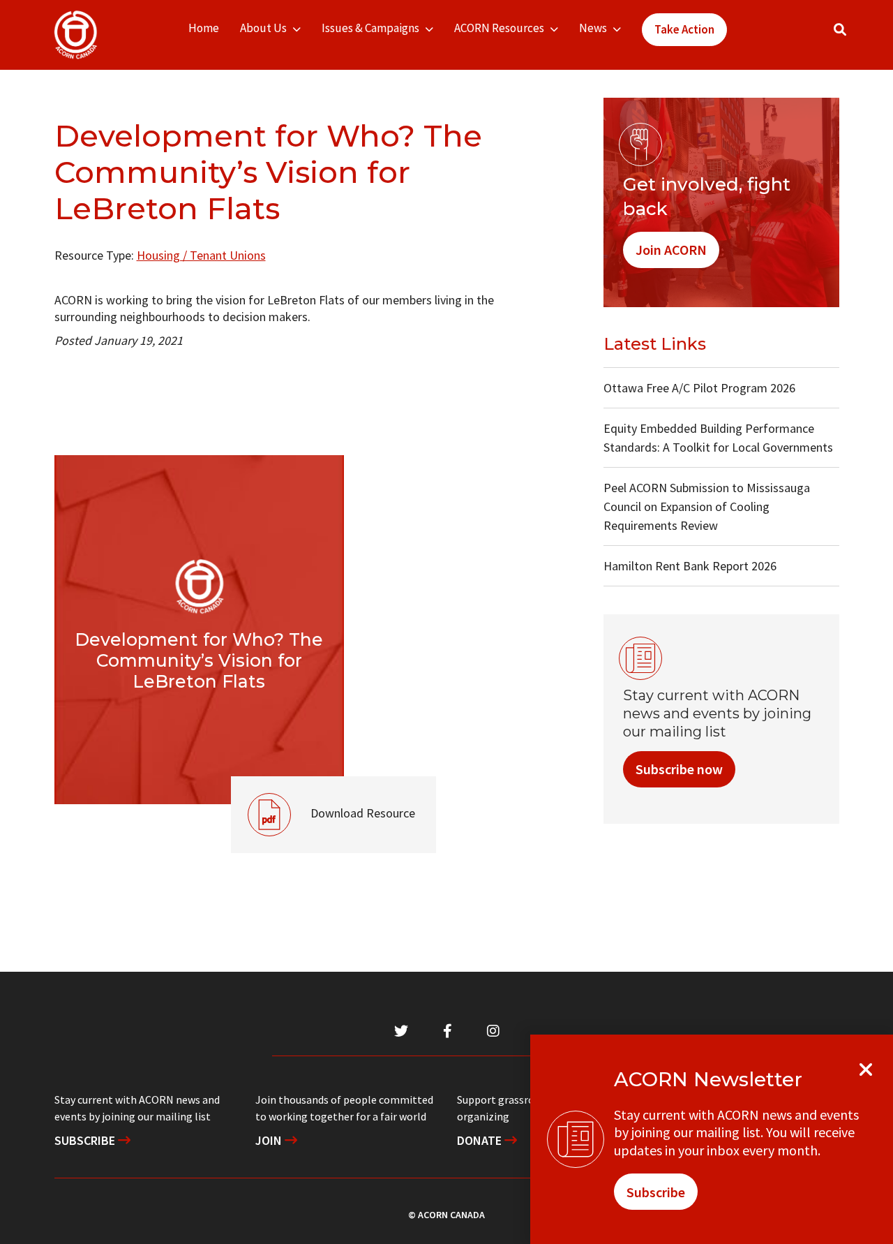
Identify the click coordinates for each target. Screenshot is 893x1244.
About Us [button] (263, 28)
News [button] (593, 28)
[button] (840, 29)
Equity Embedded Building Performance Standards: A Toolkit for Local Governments (718, 437)
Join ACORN (671, 249)
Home (203, 28)
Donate (480, 1140)
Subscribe (86, 1140)
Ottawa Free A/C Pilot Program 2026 (699, 388)
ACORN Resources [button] (499, 28)
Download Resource (323, 798)
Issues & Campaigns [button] (370, 28)
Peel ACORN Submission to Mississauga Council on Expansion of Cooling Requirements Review (706, 506)
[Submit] (854, 35)
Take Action (684, 29)
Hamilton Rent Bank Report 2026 (689, 566)
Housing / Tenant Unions (201, 255)
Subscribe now (679, 769)
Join (270, 1140)
